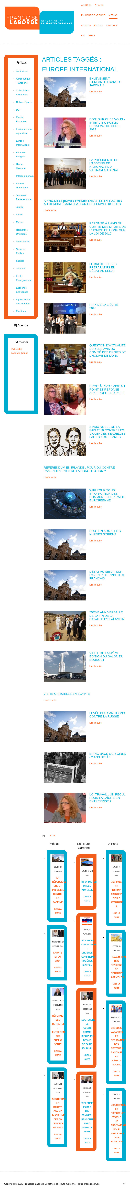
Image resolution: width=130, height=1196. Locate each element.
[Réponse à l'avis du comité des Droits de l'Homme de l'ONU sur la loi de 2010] (65, 236)
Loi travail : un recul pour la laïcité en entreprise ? (107, 798)
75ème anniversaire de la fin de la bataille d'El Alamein (106, 616)
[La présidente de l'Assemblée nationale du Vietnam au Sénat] (65, 173)
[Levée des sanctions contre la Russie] (65, 726)
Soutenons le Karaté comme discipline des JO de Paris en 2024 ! (57, 1113)
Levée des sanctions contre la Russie (107, 714)
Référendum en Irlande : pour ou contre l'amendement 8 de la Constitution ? (79, 469)
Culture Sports (23, 102)
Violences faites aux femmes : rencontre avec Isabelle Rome (87, 1117)
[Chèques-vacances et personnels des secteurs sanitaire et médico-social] (116, 1008)
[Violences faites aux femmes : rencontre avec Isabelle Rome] (87, 1079)
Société (20, 260)
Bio (83, 35)
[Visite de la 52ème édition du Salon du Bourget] (65, 666)
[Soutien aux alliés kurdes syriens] (65, 544)
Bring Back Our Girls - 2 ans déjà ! (107, 755)
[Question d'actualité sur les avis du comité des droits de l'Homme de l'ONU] (65, 358)
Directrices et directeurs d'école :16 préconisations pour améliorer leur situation (116, 1123)
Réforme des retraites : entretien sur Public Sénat (57, 1030)
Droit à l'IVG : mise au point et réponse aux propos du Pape (107, 389)
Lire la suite (95, 91)
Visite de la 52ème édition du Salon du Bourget (106, 656)
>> (54, 835)
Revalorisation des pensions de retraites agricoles (116, 967)
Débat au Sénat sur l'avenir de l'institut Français (107, 575)
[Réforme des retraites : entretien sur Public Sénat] (58, 992)
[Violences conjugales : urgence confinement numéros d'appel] (87, 921)
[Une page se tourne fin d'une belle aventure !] (116, 858)
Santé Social (22, 241)
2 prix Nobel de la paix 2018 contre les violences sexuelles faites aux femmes (107, 432)
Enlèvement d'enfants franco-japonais (105, 82)
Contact (111, 25)
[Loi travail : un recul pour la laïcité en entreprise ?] (65, 807)
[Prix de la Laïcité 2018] (65, 318)
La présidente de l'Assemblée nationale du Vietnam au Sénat (104, 165)
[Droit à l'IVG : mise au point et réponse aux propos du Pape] (65, 399)
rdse (92, 35)
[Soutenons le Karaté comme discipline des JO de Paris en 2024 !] (58, 1075)
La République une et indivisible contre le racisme (57, 890)
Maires (19, 222)
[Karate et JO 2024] (58, 933)
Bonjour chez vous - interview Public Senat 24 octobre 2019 (107, 124)
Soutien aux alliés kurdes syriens (105, 532)
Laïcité (19, 214)
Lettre (98, 25)
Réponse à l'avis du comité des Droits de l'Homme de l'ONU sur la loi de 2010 (107, 228)
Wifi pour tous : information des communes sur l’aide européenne (107, 495)
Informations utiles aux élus (87, 886)
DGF (18, 109)
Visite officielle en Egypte (67, 693)
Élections (21, 311)
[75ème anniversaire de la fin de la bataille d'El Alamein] (65, 625)
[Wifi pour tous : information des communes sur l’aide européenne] (65, 503)
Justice (20, 207)
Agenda (86, 25)
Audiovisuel (22, 71)
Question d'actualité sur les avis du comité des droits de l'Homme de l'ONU (107, 350)
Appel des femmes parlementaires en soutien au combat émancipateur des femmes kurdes (83, 202)
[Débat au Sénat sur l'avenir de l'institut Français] (65, 585)
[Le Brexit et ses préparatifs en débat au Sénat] (65, 277)
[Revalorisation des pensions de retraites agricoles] (116, 937)
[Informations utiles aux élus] (87, 862)
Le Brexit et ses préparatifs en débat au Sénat (103, 267)
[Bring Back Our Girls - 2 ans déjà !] (65, 767)
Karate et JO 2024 (57, 956)
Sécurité (20, 268)
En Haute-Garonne (93, 15)
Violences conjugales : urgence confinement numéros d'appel (87, 952)
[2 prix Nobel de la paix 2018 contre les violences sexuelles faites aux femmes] (65, 440)
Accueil (86, 5)
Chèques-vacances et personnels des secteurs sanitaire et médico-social (116, 1046)
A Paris (99, 5)
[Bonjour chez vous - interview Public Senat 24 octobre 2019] (65, 132)
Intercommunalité (25, 175)
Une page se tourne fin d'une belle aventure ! (116, 894)
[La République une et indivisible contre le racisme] (58, 858)
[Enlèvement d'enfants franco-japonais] (65, 92)
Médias (113, 15)
